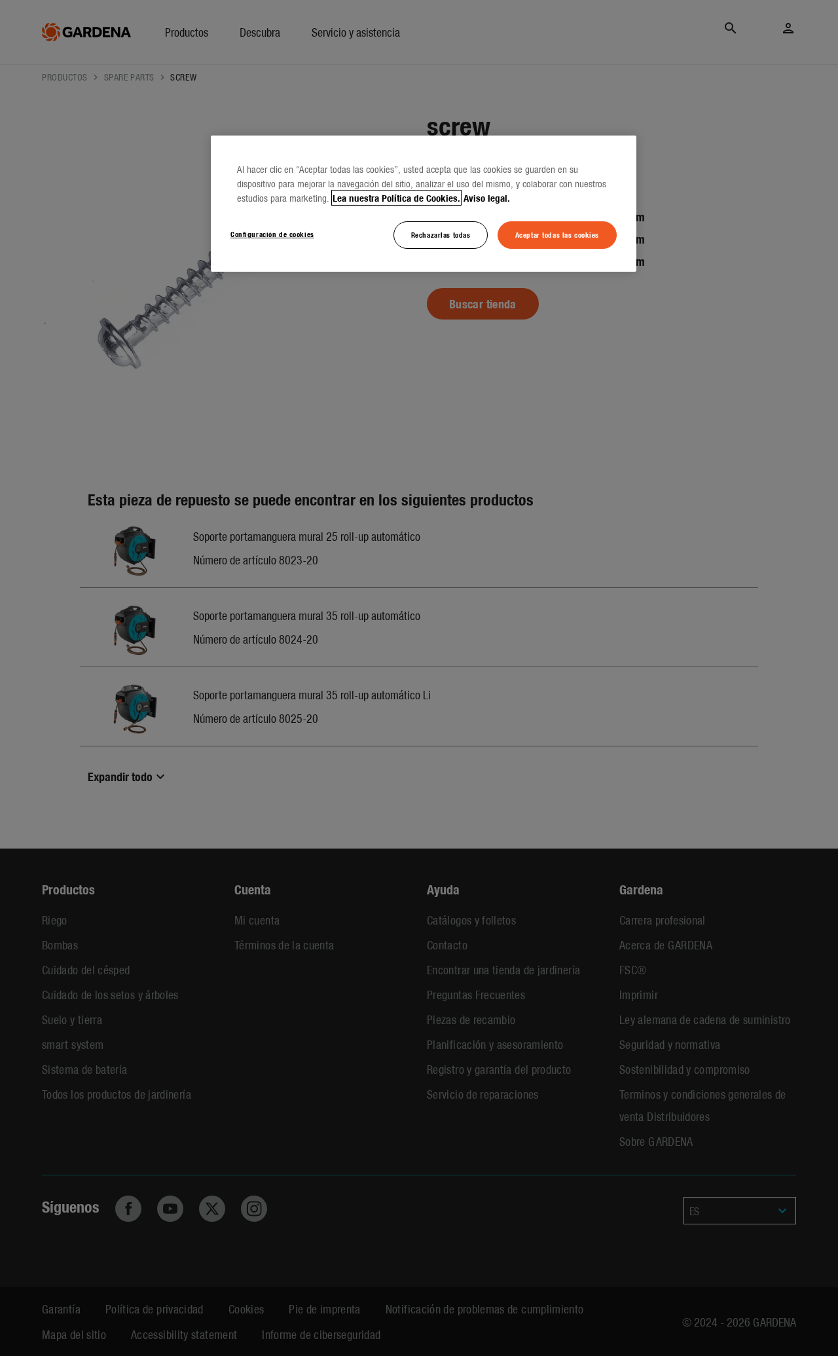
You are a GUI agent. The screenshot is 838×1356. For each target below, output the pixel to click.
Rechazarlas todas (441, 234)
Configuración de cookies (272, 234)
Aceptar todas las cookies (557, 234)
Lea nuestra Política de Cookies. (396, 197)
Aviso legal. (487, 197)
